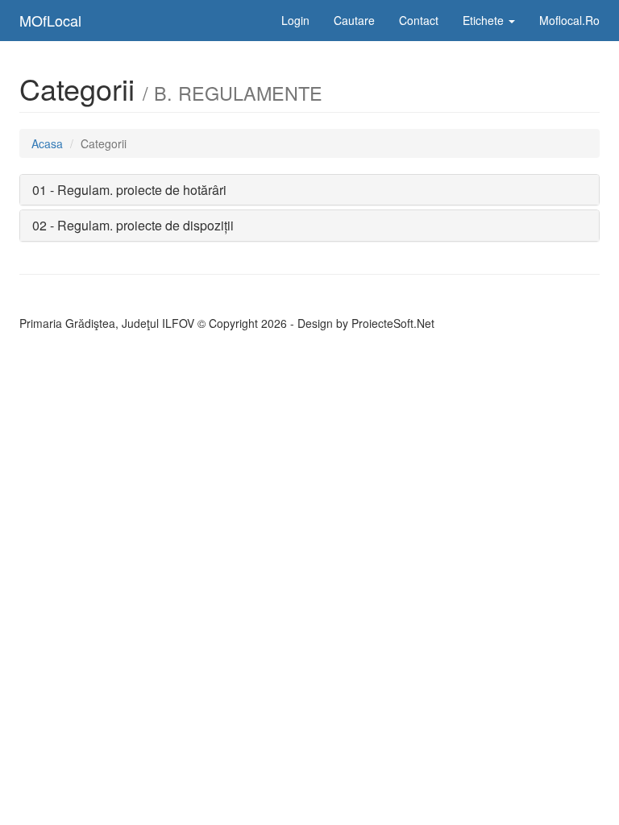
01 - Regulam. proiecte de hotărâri (129, 189)
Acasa (47, 143)
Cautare (354, 20)
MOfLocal (50, 20)
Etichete (485, 20)
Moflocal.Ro (569, 20)
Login (295, 20)
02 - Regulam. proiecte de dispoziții (133, 225)
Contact (418, 20)
